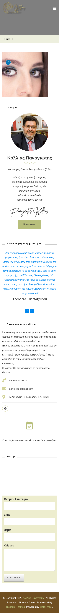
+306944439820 (18, 380)
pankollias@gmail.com (21, 389)
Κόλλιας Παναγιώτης (33, 598)
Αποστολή (14, 577)
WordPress (46, 607)
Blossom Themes (15, 607)
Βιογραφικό (29, 224)
